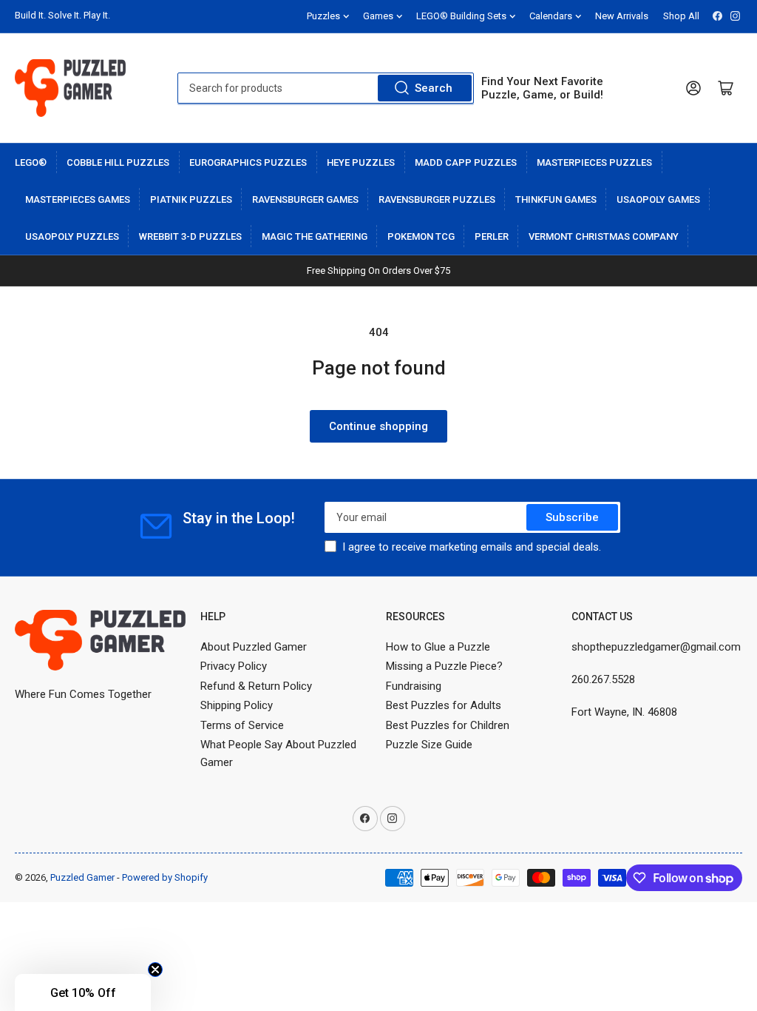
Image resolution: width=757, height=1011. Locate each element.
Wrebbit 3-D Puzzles (190, 236)
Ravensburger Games (305, 199)
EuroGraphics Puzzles (248, 162)
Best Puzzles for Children (447, 725)
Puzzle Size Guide (429, 744)
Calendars (550, 15)
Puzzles (323, 15)
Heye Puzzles (361, 162)
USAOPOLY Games (658, 199)
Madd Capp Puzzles (466, 162)
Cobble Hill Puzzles (118, 162)
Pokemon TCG (421, 236)
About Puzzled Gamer (253, 647)
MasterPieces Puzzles (594, 162)
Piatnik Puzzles (191, 199)
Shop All (681, 15)
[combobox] (325, 88)
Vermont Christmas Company (604, 236)
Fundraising (413, 686)
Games (378, 15)
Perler (492, 236)
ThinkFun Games (556, 199)
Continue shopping (378, 426)
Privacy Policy (233, 666)
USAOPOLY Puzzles (72, 236)
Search (433, 88)
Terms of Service (242, 725)
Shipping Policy (236, 705)
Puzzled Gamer (82, 877)
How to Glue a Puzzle (438, 647)
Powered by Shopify (165, 877)
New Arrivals (621, 15)
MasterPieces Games (77, 199)
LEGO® (31, 162)
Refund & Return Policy (256, 686)
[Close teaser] (155, 969)
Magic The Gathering (314, 236)
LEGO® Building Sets (461, 15)
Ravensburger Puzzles (436, 199)
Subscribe (572, 517)
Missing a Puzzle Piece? (444, 666)
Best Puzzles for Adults (443, 705)
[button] (83, 992)
